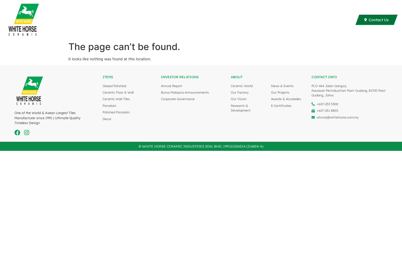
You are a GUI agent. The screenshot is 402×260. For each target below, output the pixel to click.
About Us (335, 20)
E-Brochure (193, 20)
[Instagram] (27, 132)
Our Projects (227, 20)
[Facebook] (17, 132)
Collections (161, 20)
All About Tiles (258, 20)
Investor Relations (299, 20)
